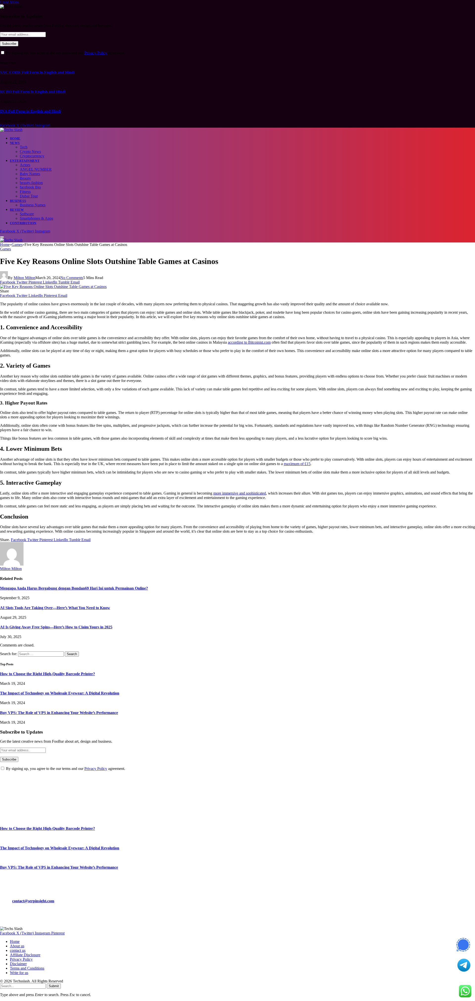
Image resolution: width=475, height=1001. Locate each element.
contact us (17, 950)
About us (17, 946)
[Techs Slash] (11, 130)
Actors (25, 165)
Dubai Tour (29, 196)
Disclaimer (18, 964)
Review (17, 210)
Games (5, 249)
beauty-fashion (31, 183)
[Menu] (2, 237)
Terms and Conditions (27, 968)
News (15, 143)
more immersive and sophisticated (239, 493)
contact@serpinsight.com (33, 901)
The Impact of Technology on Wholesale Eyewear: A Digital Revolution (59, 693)
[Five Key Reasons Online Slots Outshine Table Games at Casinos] (53, 287)
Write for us (19, 973)
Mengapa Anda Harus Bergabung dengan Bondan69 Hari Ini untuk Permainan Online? (74, 588)
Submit (54, 986)
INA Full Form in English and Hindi (30, 111)
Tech (23, 147)
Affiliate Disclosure (25, 955)
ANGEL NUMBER (36, 169)
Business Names (33, 205)
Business (18, 201)
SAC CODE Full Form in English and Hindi (37, 72)
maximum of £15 (297, 464)
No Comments (71, 278)
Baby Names (30, 174)
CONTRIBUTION (23, 223)
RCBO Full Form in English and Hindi (32, 92)
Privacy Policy (95, 53)
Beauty (25, 178)
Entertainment (25, 161)
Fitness (25, 192)
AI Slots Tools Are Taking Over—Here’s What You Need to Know (55, 608)
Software (27, 214)
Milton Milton (24, 278)
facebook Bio (30, 187)
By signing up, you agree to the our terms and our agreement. (65, 53)
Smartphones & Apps (36, 218)
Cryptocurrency (32, 156)
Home (15, 138)
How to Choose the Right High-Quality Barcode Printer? (47, 674)
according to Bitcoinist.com (249, 342)
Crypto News (30, 151)
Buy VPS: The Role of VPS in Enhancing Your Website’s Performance (59, 713)
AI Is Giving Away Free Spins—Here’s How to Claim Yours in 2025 (56, 627)
